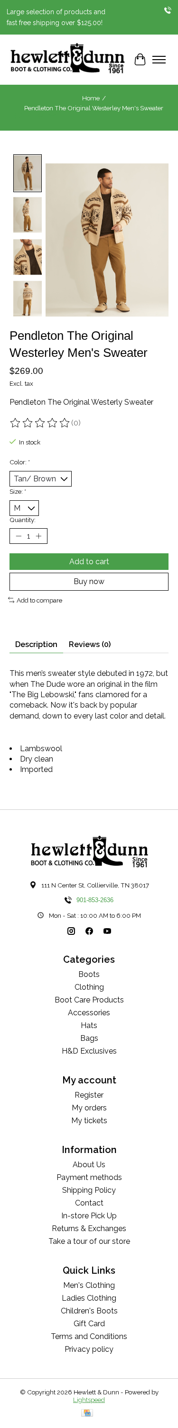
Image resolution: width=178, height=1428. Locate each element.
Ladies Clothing (89, 1298)
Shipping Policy (89, 1190)
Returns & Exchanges (89, 1228)
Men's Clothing (89, 1285)
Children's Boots (89, 1310)
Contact (89, 1202)
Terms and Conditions (89, 1336)
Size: (17, 491)
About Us (89, 1164)
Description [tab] (36, 644)
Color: (19, 462)
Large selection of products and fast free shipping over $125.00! (56, 17)
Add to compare (39, 600)
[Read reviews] (40, 423)
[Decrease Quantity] (18, 536)
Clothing (89, 987)
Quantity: (22, 519)
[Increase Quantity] (38, 536)
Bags (89, 1038)
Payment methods (89, 1177)
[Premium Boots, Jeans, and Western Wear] (67, 59)
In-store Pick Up (89, 1215)
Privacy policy (89, 1349)
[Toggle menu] (159, 59)
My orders (89, 1107)
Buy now (89, 581)
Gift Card (89, 1323)
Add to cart (89, 561)
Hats (89, 1025)
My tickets (89, 1120)
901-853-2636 (94, 900)
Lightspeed (89, 1399)
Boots (89, 974)
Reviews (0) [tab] (90, 644)
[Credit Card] (87, 1413)
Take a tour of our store (89, 1241)
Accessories (89, 1012)
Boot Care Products (89, 999)
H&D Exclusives (89, 1051)
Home (91, 98)
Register (89, 1095)
